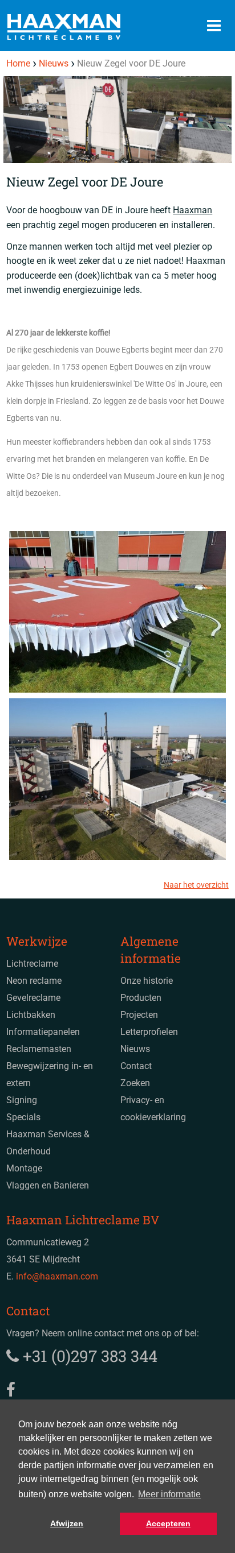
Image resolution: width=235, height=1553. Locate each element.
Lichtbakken (30, 1014)
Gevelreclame (33, 997)
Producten (140, 997)
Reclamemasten (38, 1048)
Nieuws (135, 1048)
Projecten (139, 1014)
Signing (21, 1100)
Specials (23, 1117)
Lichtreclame (32, 963)
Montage (24, 1168)
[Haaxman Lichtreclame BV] (87, 27)
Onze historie (146, 980)
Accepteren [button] (168, 1523)
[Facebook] (10, 1390)
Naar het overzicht (196, 884)
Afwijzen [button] (66, 1523)
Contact (136, 1066)
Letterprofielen (149, 1031)
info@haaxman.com (57, 1276)
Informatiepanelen (43, 1031)
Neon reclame (34, 980)
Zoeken (135, 1083)
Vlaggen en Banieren (47, 1185)
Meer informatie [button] (169, 1494)
